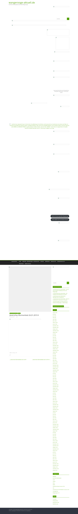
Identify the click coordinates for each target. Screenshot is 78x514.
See (53, 487)
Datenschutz (53, 261)
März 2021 (55, 419)
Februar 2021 (55, 421)
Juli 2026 (54, 314)
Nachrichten (14, 261)
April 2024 (54, 358)
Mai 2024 (54, 357)
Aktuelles (54, 476)
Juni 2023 (54, 375)
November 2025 (55, 327)
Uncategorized (55, 491)
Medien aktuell (28, 263)
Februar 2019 (55, 460)
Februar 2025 (55, 342)
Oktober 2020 (55, 427)
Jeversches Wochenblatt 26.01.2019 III (42, 359)
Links (20, 261)
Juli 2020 (54, 432)
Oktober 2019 (55, 447)
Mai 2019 (54, 455)
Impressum (47, 261)
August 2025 (55, 332)
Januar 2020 (55, 442)
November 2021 (55, 406)
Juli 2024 (54, 353)
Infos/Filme (21, 263)
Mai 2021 (54, 416)
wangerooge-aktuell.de (22, 2)
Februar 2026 (55, 322)
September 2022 (56, 389)
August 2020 (55, 430)
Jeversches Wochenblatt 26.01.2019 (17, 359)
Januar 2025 (55, 343)
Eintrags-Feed (55, 500)
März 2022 (55, 399)
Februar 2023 (55, 381)
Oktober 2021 (55, 407)
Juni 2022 (54, 394)
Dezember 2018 (55, 463)
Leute (19, 313)
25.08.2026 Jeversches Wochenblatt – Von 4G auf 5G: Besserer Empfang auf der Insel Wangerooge (61, 290)
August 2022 (55, 391)
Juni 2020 (54, 434)
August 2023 (55, 371)
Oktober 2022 (55, 388)
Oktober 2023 (55, 368)
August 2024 (55, 352)
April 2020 (54, 437)
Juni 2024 (54, 355)
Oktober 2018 (55, 467)
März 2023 (55, 379)
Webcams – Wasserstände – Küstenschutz (30, 261)
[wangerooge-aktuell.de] (10, 263)
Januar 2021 (55, 422)
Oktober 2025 (55, 329)
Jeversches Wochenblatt (13, 313)
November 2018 (55, 465)
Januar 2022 (55, 402)
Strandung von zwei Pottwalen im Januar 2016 (61, 489)
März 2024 (55, 360)
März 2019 (55, 458)
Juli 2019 (54, 452)
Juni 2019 (54, 453)
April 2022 (54, 398)
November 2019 (55, 445)
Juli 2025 (54, 334)
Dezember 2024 (55, 345)
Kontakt (42, 261)
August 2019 (55, 450)
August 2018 (55, 470)
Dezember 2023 (55, 365)
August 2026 (55, 312)
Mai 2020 (54, 435)
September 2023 (56, 370)
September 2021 (56, 409)
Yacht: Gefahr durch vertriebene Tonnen (60, 219)
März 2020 (55, 439)
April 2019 (54, 457)
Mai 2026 (54, 317)
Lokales (54, 481)
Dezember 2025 (55, 325)
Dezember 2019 (55, 444)
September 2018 (56, 468)
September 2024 (56, 350)
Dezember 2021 (55, 404)
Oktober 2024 (55, 348)
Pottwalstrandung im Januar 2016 (59, 486)
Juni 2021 (54, 414)
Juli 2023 (54, 373)
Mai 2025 (54, 337)
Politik (54, 484)
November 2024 (55, 347)
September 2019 (56, 448)
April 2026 (54, 319)
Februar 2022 (55, 401)
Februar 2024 (55, 361)
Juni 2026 (54, 315)
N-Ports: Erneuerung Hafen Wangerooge (60, 216)
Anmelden (54, 499)
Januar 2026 (55, 324)
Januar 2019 (55, 462)
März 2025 (55, 340)
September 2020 (56, 429)
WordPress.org (55, 504)
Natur (54, 483)
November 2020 (55, 425)
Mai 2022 (54, 396)
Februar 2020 (55, 440)
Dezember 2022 (55, 384)
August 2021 (55, 411)
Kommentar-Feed (56, 502)
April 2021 (54, 417)
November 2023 (55, 366)
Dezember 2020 (55, 424)
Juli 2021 (54, 412)
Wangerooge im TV (61, 261)
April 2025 (54, 338)
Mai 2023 (54, 376)
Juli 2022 (54, 393)
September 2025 (56, 330)
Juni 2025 (54, 335)
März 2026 (55, 320)
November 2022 (55, 386)
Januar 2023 (55, 383)
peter (17, 316)
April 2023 (54, 378)
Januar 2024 (55, 363)
